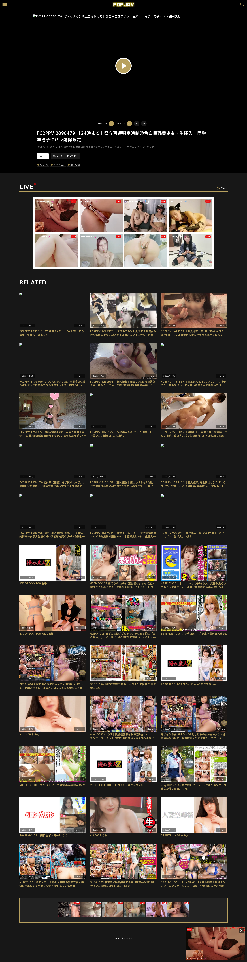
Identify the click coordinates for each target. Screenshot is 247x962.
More (224, 188)
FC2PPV (44, 164)
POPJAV (128, 938)
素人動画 (75, 164)
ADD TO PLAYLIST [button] (67, 156)
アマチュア (59, 164)
